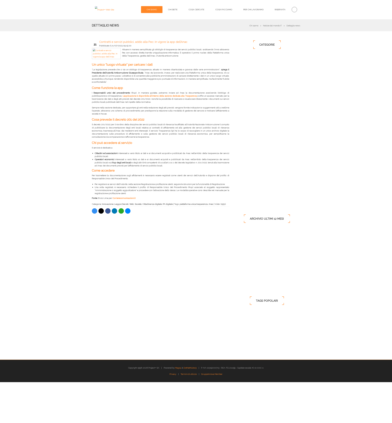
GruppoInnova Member (211, 374)
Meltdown (277, 318)
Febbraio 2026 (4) (245, 256)
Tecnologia (246, 100)
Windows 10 (245, 71)
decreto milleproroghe (246, 346)
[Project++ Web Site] (104, 9)
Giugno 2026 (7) (244, 235)
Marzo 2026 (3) (244, 251)
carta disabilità (269, 346)
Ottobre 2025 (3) (244, 276)
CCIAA (291, 318)
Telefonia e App (247, 114)
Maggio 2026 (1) (244, 241)
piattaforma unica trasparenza (194, 204)
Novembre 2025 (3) (246, 271)
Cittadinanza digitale (152, 204)
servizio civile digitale (246, 340)
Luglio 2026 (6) (244, 230)
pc (252, 329)
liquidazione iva (267, 312)
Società (138, 204)
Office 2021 (244, 184)
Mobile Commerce (249, 142)
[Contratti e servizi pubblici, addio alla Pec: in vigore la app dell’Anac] (106, 53)
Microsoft (245, 85)
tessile (239, 318)
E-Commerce (246, 135)
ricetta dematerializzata (263, 324)
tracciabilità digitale (257, 318)
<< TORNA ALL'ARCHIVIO (160, 224)
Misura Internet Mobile (270, 335)
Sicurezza (244, 93)
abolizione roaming (245, 312)
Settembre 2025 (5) (245, 281)
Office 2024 (244, 198)
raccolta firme (268, 340)
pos (282, 324)
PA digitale (168, 204)
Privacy (242, 128)
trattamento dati (266, 329)
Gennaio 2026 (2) (245, 261)
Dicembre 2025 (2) (245, 266)
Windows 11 (245, 177)
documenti (241, 324)
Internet (244, 78)
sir (287, 335)
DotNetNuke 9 (190, 368)
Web (131, 204)
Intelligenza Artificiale (252, 191)
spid (283, 312)
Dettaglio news (105, 25)
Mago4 (178, 368)
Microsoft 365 (247, 121)
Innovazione (107, 204)
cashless (240, 329)
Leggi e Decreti (121, 204)
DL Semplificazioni (244, 335)
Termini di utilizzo (189, 374)
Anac (211, 204)
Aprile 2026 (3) (244, 246)
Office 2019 (244, 170)
